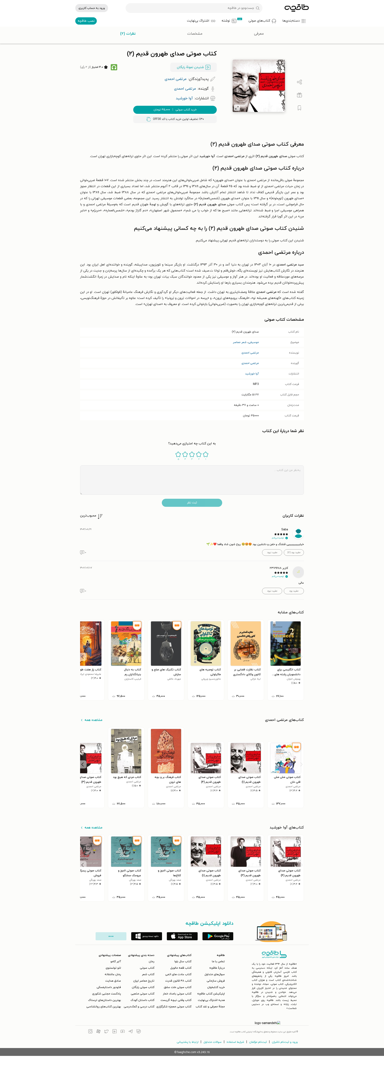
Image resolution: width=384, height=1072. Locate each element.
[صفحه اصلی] (297, 8)
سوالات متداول (212, 1042)
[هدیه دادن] (299, 95)
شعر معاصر (240, 342)
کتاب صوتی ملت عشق (177, 987)
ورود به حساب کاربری (91, 8)
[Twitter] (106, 1032)
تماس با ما (218, 961)
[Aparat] (98, 1032)
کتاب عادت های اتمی (178, 974)
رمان (151, 961)
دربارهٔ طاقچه (217, 968)
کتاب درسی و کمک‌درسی (139, 1007)
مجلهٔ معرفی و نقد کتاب (210, 1007)
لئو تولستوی (113, 968)
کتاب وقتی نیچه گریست (176, 1000)
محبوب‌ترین (88, 515)
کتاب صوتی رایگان (143, 987)
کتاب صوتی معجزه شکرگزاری (173, 1007)
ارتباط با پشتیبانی (187, 1042)
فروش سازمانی (216, 981)
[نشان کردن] (299, 108)
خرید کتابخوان (216, 987)
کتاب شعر (148, 974)
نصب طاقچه (86, 21)
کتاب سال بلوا (182, 961)
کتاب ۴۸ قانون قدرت (178, 981)
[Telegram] (131, 1032)
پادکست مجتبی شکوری (106, 994)
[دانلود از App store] (182, 936)
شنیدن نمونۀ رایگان (190, 67)
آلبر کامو (115, 961)
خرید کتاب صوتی (175, 110)
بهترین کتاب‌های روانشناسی (103, 1007)
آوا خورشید (252, 374)
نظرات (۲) (128, 33)
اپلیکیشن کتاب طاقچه (211, 994)
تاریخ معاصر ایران (143, 981)
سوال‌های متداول (214, 974)
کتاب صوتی (147, 968)
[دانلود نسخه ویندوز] (146, 936)
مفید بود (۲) (293, 552)
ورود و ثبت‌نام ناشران (285, 1042)
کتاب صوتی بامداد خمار (177, 994)
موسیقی (253, 342)
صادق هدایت (113, 981)
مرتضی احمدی (250, 353)
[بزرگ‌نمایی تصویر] (237, 108)
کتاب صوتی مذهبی (142, 994)
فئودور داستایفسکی (109, 987)
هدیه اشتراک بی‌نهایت (211, 1000)
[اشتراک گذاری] (299, 82)
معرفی (259, 33)
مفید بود (293, 591)
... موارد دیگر (111, 936)
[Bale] (139, 1032)
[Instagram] (90, 1032)
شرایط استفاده (235, 1042)
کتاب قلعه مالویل (180, 968)
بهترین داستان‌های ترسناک (104, 1000)
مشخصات (194, 33)
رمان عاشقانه (113, 974)
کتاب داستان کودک (142, 1000)
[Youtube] (123, 1032)
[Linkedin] (114, 1032)
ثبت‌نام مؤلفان (258, 1042)
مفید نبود (272, 552)
